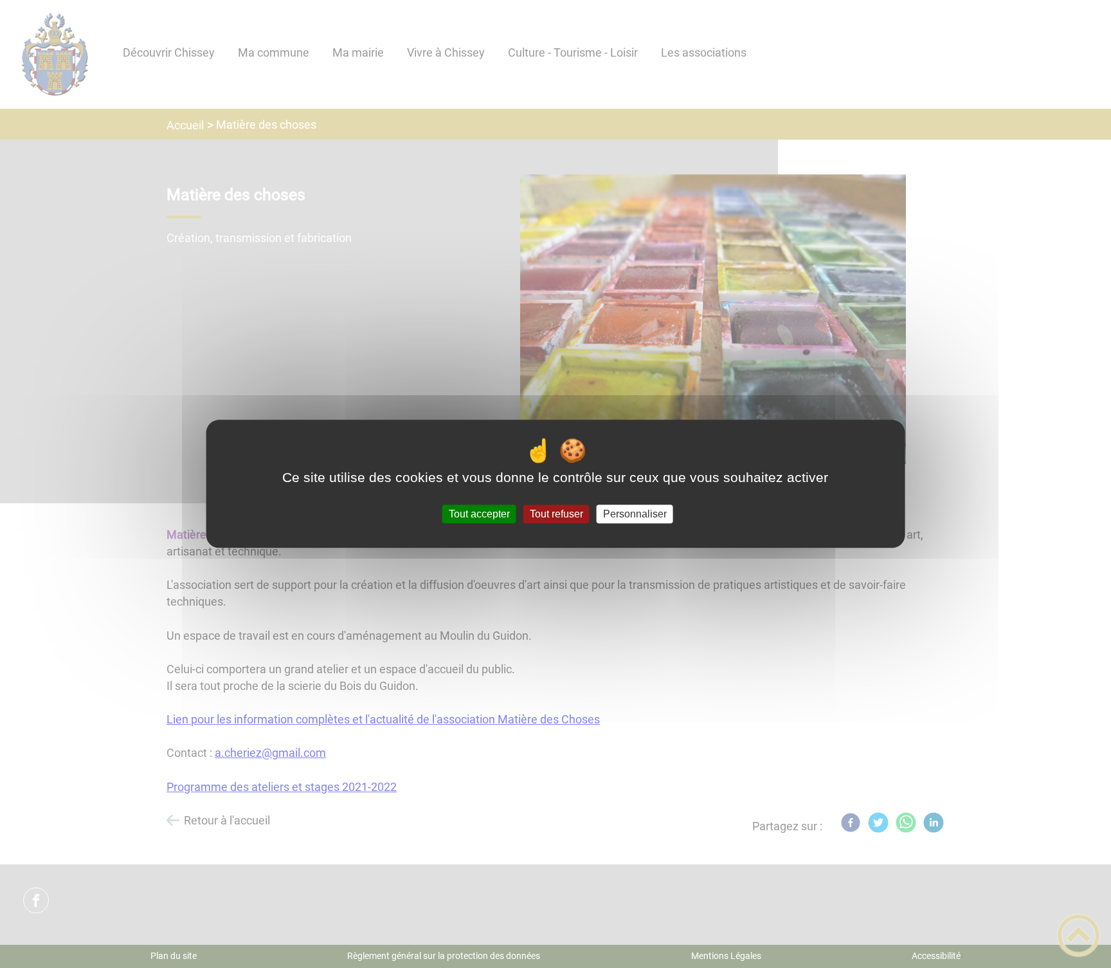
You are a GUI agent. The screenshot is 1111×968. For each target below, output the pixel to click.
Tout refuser (556, 513)
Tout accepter (479, 513)
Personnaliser (635, 513)
